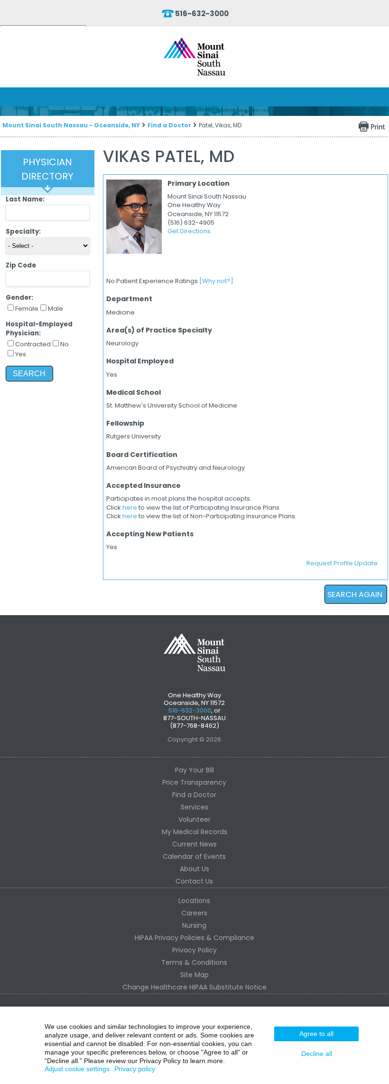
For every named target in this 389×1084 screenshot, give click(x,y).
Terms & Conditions (194, 962)
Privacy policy (134, 1069)
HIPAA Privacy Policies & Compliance (194, 937)
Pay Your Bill (194, 770)
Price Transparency (194, 782)
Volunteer (194, 819)
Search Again (354, 594)
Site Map (194, 974)
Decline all (316, 1053)
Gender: (19, 297)
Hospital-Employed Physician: (39, 328)
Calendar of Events (194, 856)
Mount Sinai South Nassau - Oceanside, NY (71, 125)
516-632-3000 (202, 14)
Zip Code (21, 265)
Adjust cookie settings (77, 1069)
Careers (194, 913)
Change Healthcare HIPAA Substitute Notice (194, 987)
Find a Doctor (169, 125)
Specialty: (23, 231)
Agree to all (316, 1033)
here (129, 507)
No (64, 344)
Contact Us (194, 881)
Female (26, 308)
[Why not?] (216, 280)
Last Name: (25, 199)
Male (55, 308)
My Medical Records (194, 832)
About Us (194, 869)
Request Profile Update (342, 563)
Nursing (194, 925)
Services (194, 807)
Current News (194, 844)
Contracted (33, 344)
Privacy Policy (194, 950)
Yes (20, 354)
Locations (194, 900)
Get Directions (189, 231)
